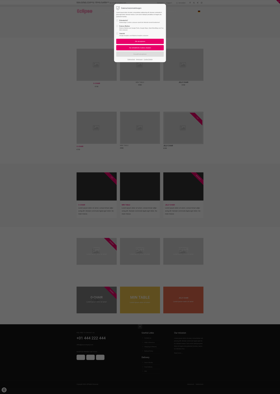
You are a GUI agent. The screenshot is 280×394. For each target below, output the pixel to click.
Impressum (139, 59)
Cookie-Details (148, 59)
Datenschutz (131, 59)
